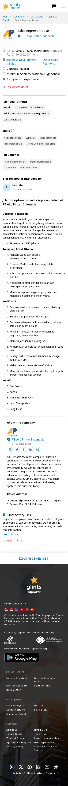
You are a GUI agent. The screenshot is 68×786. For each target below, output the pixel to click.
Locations (19, 16)
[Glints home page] (11, 6)
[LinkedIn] (38, 766)
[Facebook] (29, 766)
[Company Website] (9, 449)
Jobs (5, 16)
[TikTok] (55, 766)
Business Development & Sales (21, 61)
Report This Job (14, 540)
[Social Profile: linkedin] (30, 449)
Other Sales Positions (50, 61)
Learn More (10, 534)
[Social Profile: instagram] (37, 449)
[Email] (47, 766)
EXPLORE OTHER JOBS (33, 558)
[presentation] (11, 6)
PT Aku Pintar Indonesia (38, 36)
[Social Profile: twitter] (16, 449)
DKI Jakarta (36, 16)
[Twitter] (20, 766)
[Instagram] (12, 766)
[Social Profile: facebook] (23, 449)
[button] (54, 6)
